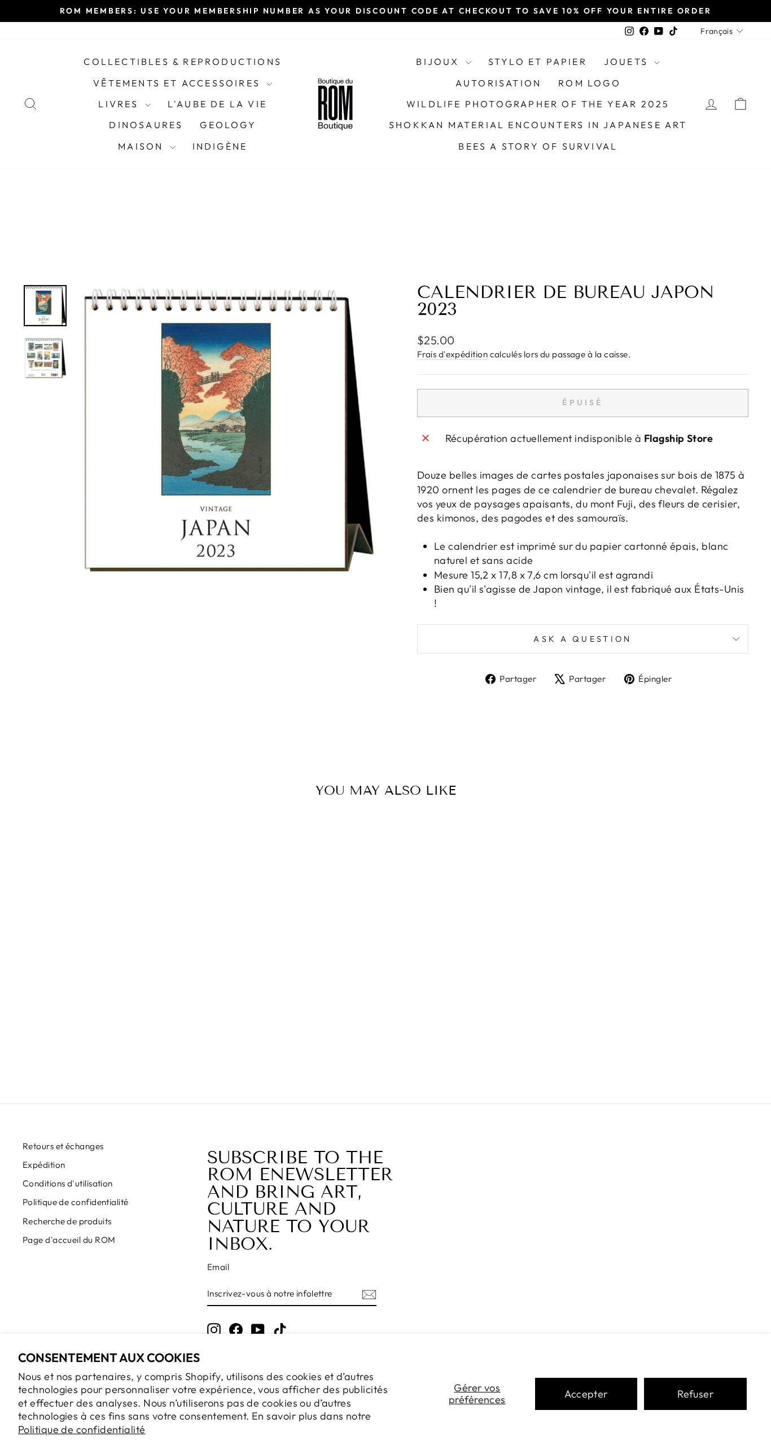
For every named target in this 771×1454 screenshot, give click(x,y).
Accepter (586, 1393)
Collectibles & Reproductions (183, 61)
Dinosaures (146, 124)
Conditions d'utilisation (68, 1183)
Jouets (627, 61)
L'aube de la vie (217, 104)
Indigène (220, 146)
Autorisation (498, 83)
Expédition (44, 1164)
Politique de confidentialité (82, 1429)
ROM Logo (589, 83)
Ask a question (582, 639)
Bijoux (439, 61)
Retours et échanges (63, 1146)
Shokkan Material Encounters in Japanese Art (538, 124)
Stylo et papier (537, 61)
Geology (228, 124)
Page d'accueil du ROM (69, 1239)
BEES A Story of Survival (537, 146)
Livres (120, 104)
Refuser (695, 1393)
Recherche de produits (67, 1221)
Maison (142, 146)
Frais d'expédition (452, 354)
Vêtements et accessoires (178, 83)
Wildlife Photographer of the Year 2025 (538, 104)
